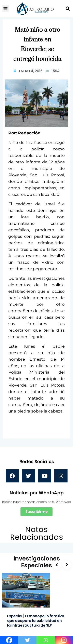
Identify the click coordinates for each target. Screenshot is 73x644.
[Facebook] (12, 475)
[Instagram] (61, 475)
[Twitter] (28, 475)
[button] (5, 8)
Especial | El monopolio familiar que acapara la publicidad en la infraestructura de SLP (35, 620)
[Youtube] (44, 475)
